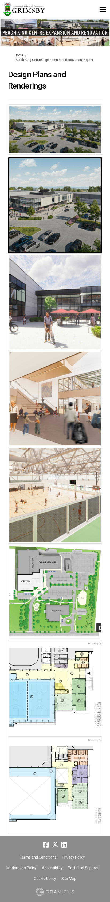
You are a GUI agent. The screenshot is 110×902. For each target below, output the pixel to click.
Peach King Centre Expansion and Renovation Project (54, 60)
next (94, 137)
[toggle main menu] (102, 9)
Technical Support (83, 868)
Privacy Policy (73, 857)
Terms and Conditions (38, 857)
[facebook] (46, 845)
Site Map (68, 879)
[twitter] (55, 845)
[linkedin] (64, 845)
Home (19, 55)
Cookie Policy (45, 879)
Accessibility (52, 868)
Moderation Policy (21, 868)
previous (16, 137)
